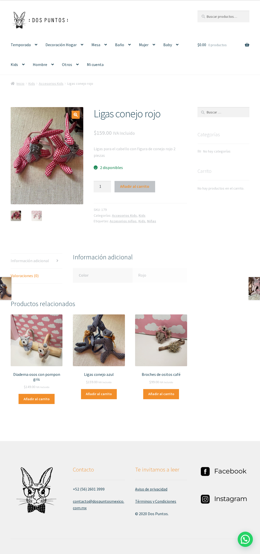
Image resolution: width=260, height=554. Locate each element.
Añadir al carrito (134, 186)
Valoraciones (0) (25, 275)
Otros (67, 64)
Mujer (144, 44)
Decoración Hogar (61, 44)
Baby (167, 44)
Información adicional (30, 260)
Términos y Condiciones (155, 501)
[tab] (36, 261)
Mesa (95, 44)
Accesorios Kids (51, 83)
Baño (119, 44)
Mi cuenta (95, 64)
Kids (14, 64)
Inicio (20, 83)
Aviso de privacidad (151, 489)
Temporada (21, 44)
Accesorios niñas (123, 221)
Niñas (151, 221)
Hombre (40, 64)
